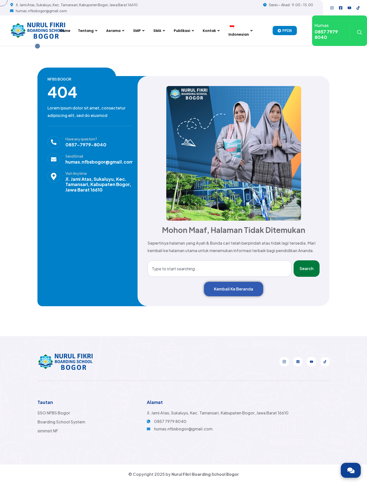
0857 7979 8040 (326, 34)
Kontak (209, 30)
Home (65, 30)
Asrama (113, 30)
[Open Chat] (351, 470)
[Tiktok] (358, 7)
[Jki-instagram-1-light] (284, 361)
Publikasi (182, 30)
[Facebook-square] (340, 7)
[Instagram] (332, 7)
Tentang (86, 30)
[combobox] (220, 268)
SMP (137, 30)
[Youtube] (349, 7)
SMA (157, 30)
